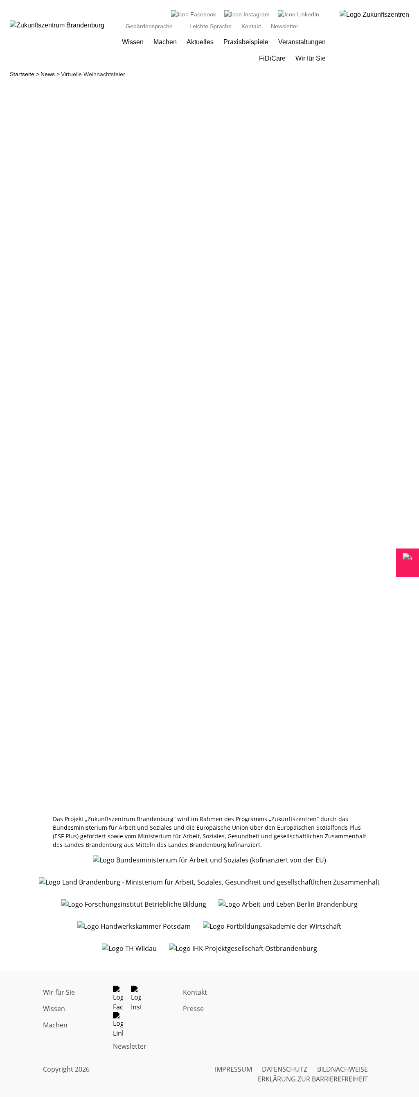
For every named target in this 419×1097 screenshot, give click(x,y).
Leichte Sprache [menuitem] (210, 26)
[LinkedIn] (298, 14)
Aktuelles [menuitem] (200, 41)
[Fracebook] (122, 999)
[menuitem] (193, 14)
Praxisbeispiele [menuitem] (245, 41)
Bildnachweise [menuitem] (342, 1069)
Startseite (22, 74)
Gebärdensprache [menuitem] (149, 26)
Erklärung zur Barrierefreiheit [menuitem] (313, 1078)
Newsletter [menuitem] (284, 26)
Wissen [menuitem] (133, 41)
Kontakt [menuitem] (251, 26)
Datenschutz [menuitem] (284, 1069)
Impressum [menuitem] (233, 1069)
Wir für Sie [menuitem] (310, 58)
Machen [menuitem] (165, 41)
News (48, 74)
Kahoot (172, 399)
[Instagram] (247, 14)
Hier (262, 449)
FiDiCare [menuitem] (272, 58)
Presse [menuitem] (193, 1008)
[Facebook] (193, 14)
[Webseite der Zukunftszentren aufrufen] (374, 36)
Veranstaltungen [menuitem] (302, 41)
